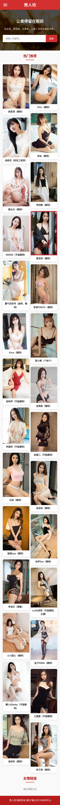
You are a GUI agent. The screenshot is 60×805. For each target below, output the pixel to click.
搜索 (51, 38)
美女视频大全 (30, 789)
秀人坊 (30, 5)
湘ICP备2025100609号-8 (38, 800)
